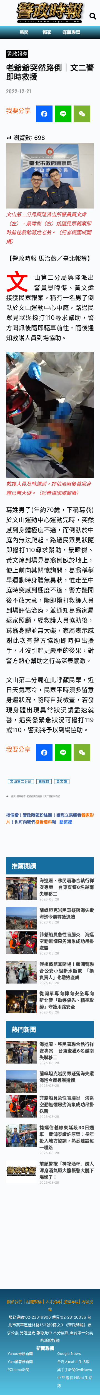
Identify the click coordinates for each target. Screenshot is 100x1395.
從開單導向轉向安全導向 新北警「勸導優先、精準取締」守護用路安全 (68, 1000)
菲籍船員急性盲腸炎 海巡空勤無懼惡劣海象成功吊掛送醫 (66, 941)
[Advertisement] (50, 1239)
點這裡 (65, 822)
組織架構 (34, 1301)
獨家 (46, 32)
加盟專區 (71, 1301)
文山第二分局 (21, 781)
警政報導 (17, 54)
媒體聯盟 (71, 32)
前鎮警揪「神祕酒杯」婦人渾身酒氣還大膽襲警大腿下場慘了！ (66, 1170)
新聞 (24, 32)
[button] (25, 32)
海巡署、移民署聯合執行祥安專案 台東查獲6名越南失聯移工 (66, 887)
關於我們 (15, 1301)
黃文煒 (61, 781)
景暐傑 (44, 781)
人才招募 (53, 1301)
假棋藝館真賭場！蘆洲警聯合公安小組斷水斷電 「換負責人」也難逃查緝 (66, 970)
